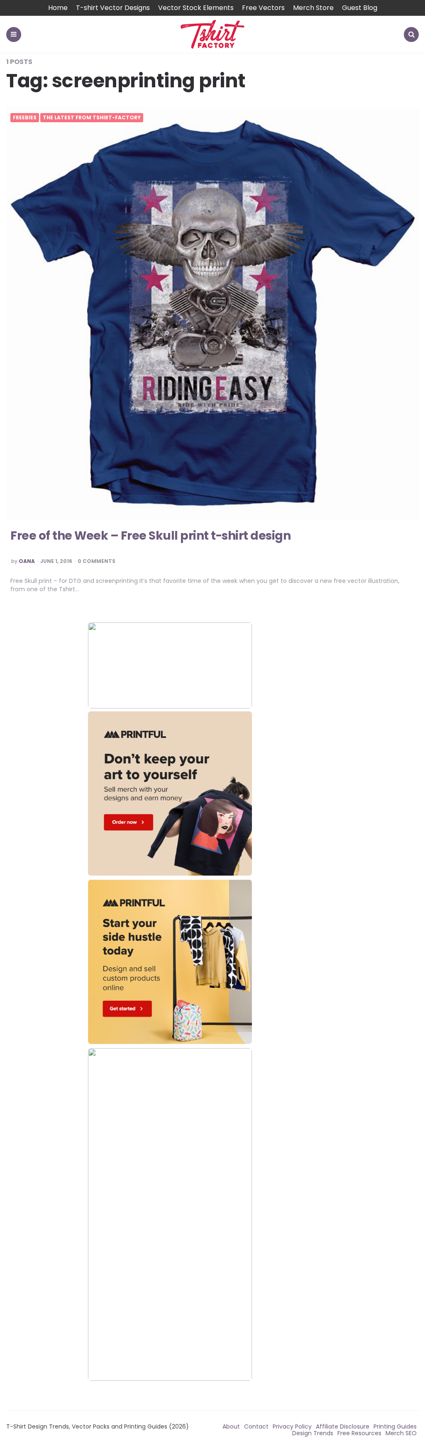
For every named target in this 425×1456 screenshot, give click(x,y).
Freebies (25, 118)
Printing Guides (395, 1426)
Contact (256, 1426)
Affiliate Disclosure (342, 1426)
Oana (27, 561)
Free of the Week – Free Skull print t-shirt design (150, 536)
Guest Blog (359, 7)
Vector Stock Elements (196, 7)
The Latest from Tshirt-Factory (92, 118)
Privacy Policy (292, 1426)
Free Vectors (263, 7)
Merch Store (313, 7)
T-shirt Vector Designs (113, 7)
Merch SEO (401, 1433)
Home (58, 7)
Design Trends (312, 1433)
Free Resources (359, 1433)
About (231, 1426)
